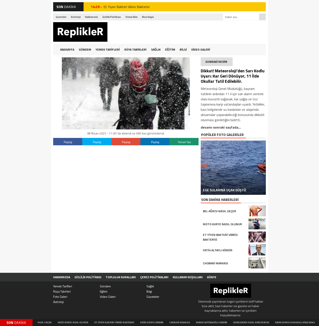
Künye (211, 277)
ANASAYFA (67, 49)
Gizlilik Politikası (111, 17)
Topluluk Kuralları (121, 277)
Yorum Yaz (184, 142)
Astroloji (76, 17)
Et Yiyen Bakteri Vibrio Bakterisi (127, 6)
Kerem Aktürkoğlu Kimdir (202, 322)
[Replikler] (80, 32)
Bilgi (149, 291)
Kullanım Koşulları (188, 277)
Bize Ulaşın (148, 17)
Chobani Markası (170, 322)
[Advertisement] (187, 32)
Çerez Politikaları (154, 277)
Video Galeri (108, 296)
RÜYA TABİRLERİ (135, 49)
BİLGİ (183, 49)
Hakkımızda (91, 17)
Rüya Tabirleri (62, 291)
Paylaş (68, 142)
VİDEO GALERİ (200, 49)
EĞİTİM (170, 49)
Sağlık (150, 286)
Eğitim (103, 291)
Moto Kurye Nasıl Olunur (63, 322)
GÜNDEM (85, 49)
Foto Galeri (60, 296)
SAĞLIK (156, 49)
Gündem (105, 286)
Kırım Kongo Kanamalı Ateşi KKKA (285, 322)
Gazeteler (61, 17)
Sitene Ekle (131, 17)
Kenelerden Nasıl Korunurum (242, 322)
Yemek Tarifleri (62, 286)
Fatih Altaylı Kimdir (142, 322)
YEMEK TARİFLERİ (107, 49)
